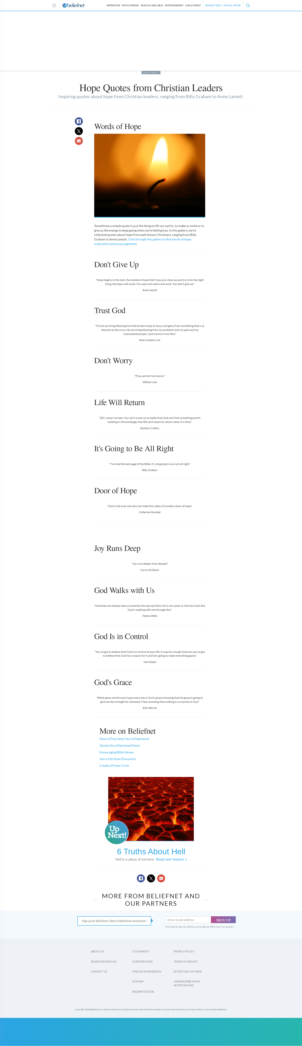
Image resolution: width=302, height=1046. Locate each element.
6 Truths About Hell (151, 851)
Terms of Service (186, 961)
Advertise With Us (103, 961)
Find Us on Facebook (146, 971)
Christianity (151, 73)
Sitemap (137, 981)
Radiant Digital (143, 991)
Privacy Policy (184, 951)
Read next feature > (171, 859)
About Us (97, 951)
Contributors (142, 961)
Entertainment (174, 5)
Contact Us (99, 971)
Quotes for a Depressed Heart (119, 745)
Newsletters (213, 5)
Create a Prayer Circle (114, 765)
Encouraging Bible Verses (116, 752)
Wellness (152, 5)
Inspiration (113, 5)
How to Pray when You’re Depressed (124, 739)
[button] (247, 5)
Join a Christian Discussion (117, 759)
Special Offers (232, 5)
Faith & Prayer (130, 5)
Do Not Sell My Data (188, 971)
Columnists (140, 951)
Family (193, 5)
